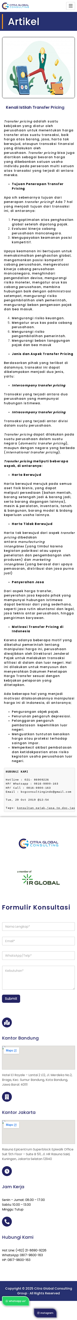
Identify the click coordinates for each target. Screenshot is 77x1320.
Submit (11, 998)
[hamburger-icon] (70, 6)
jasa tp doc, (58, 808)
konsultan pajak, (32, 808)
